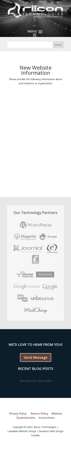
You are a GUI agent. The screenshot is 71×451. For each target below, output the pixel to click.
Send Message (35, 357)
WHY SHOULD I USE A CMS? (36, 381)
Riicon (37, 427)
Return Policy (39, 413)
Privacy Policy (18, 413)
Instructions (47, 418)
